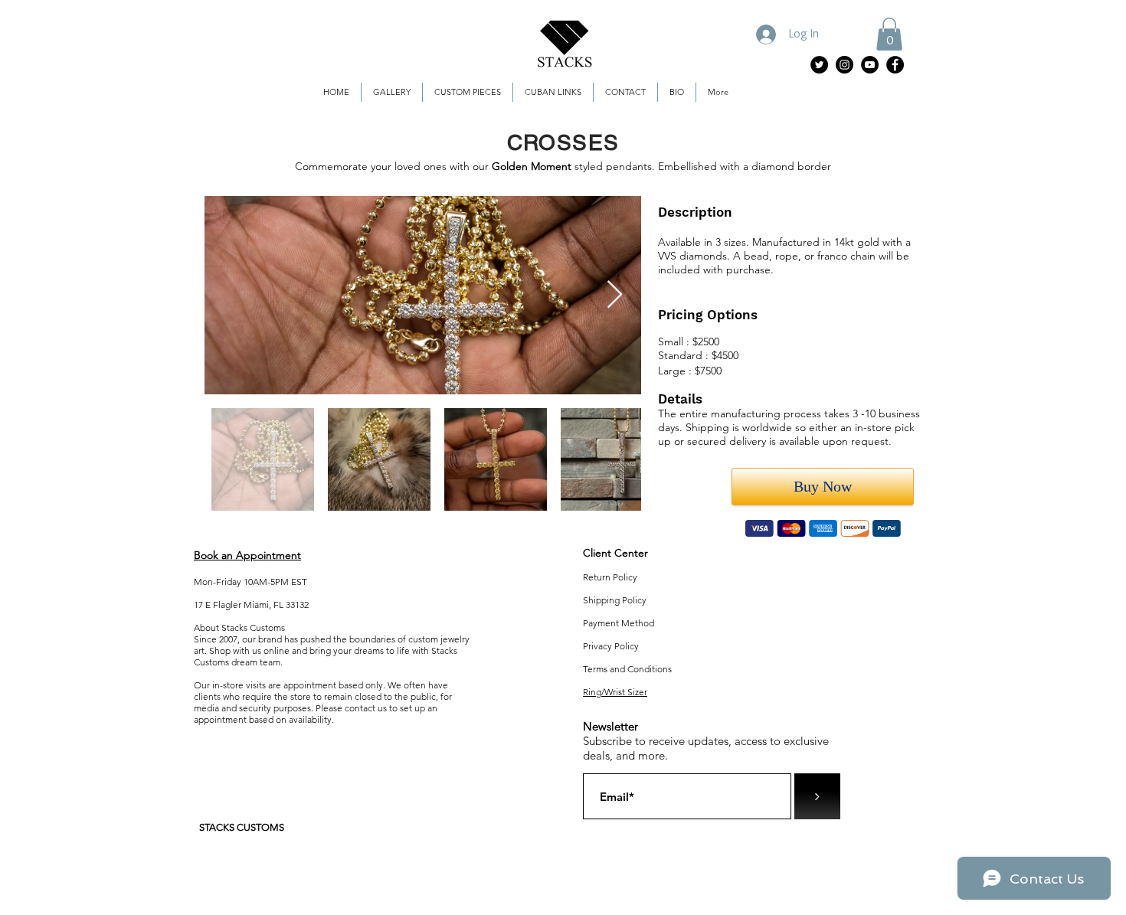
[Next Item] (615, 295)
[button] (889, 34)
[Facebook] (895, 65)
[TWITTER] (819, 65)
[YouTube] (870, 65)
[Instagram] (844, 65)
